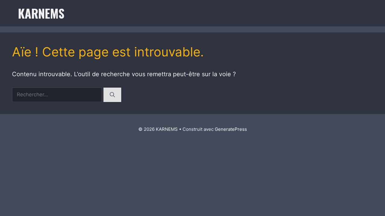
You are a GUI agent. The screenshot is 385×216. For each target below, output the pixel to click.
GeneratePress (231, 129)
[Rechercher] (112, 95)
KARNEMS (41, 13)
